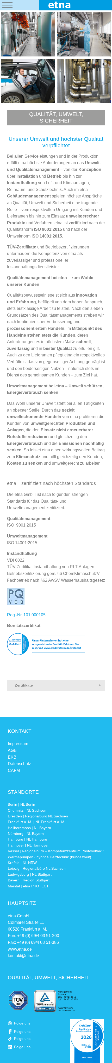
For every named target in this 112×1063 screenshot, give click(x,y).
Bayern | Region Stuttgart (28, 880)
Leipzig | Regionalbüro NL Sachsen (37, 868)
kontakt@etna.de (23, 955)
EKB (12, 757)
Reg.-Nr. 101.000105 (26, 615)
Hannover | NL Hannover (28, 845)
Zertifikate (24, 685)
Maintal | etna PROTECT (28, 886)
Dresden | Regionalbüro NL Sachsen (38, 816)
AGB (12, 750)
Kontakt (20, 731)
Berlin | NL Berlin (21, 804)
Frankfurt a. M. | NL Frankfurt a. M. (36, 822)
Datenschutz (19, 763)
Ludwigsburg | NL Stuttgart (30, 874)
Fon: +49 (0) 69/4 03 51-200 (33, 935)
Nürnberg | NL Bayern (26, 833)
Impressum (18, 743)
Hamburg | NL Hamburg (27, 839)
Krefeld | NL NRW (22, 863)
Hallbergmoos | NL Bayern (29, 828)
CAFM (14, 770)
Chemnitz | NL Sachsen (27, 810)
